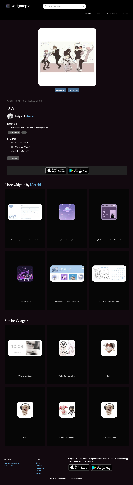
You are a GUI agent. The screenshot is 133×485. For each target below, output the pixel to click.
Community (112, 13)
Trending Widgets (11, 463)
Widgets (99, 13)
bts (24, 132)
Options (12, 158)
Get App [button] (87, 13)
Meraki (30, 116)
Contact (39, 465)
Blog (38, 463)
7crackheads (14, 132)
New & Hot (8, 465)
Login (125, 13)
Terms (38, 473)
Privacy (39, 471)
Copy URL (61, 90)
